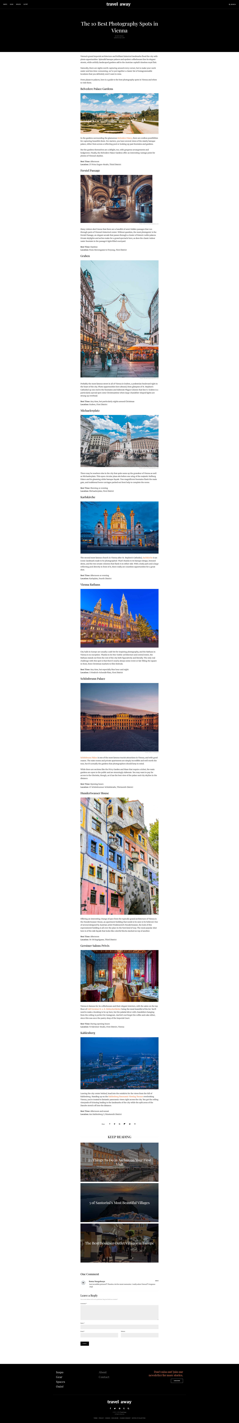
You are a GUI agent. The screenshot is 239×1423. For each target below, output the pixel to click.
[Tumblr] (123, 1408)
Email (82, 1331)
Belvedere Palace (125, 138)
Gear (11, 4)
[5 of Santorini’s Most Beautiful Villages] (119, 1202)
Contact (104, 1377)
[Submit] (129, 1124)
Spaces (18, 4)
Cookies (107, 1418)
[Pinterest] (119, 1408)
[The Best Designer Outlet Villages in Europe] (119, 1243)
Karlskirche (148, 558)
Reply (157, 1281)
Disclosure (114, 1418)
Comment (83, 1303)
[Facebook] (110, 1408)
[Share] (109, 1124)
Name (82, 1323)
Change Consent (125, 1418)
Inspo (5, 4)
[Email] (135, 1124)
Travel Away (123, 1412)
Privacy (101, 1418)
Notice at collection (138, 1418)
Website (123, 1331)
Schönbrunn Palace (88, 757)
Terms (95, 1418)
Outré (26, 4)
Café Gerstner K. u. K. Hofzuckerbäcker (104, 1009)
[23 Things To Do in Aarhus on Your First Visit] (119, 1162)
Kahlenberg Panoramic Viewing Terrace (125, 1096)
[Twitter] (115, 1408)
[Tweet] (114, 1124)
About (103, 1372)
